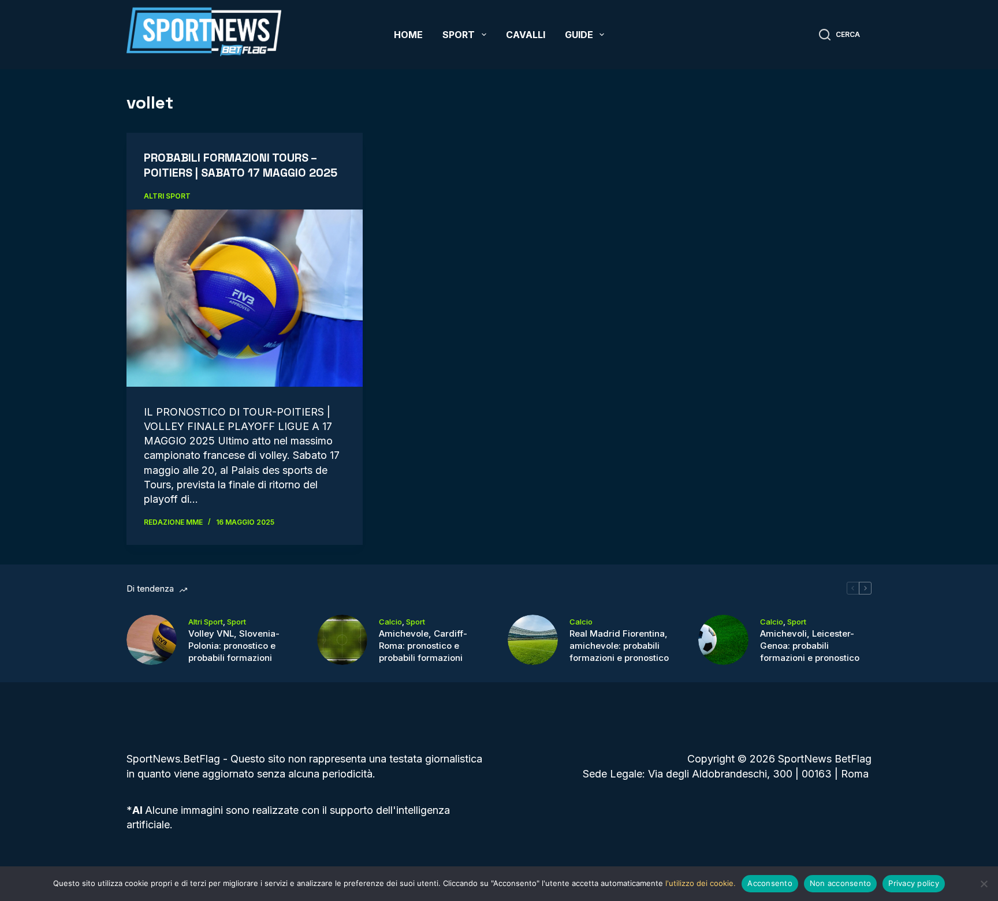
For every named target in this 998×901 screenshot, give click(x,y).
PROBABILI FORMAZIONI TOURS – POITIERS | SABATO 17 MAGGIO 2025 (240, 165)
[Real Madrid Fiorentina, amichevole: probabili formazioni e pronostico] (533, 640)
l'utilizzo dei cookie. (700, 883)
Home (408, 34)
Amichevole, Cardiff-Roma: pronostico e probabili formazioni (423, 645)
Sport (458, 34)
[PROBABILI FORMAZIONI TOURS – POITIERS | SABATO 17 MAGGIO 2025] (244, 298)
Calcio (390, 621)
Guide (579, 34)
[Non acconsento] (983, 883)
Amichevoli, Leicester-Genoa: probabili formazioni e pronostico (809, 645)
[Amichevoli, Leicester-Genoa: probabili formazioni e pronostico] (723, 640)
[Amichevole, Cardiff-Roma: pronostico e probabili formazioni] (342, 640)
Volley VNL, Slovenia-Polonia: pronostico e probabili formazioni (234, 645)
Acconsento (769, 883)
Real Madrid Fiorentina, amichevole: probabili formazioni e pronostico (619, 645)
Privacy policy (913, 883)
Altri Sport (167, 196)
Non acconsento (841, 883)
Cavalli (525, 34)
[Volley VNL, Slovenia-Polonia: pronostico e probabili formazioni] (151, 640)
